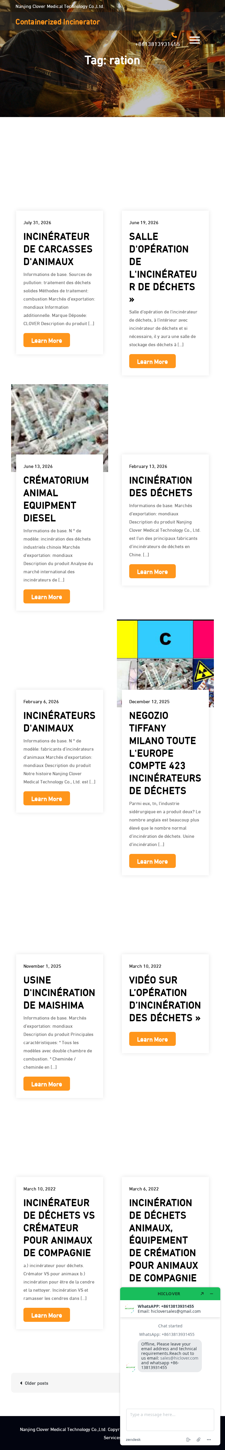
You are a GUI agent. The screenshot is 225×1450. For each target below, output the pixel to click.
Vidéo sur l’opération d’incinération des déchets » (165, 998)
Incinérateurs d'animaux (59, 720)
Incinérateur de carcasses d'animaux (58, 247)
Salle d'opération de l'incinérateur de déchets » (163, 266)
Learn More (46, 339)
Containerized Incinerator (58, 20)
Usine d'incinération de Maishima (59, 991)
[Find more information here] (170, 1366)
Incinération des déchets (161, 485)
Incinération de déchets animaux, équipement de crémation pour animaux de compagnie (163, 1239)
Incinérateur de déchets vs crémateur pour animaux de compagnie (59, 1226)
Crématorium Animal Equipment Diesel (56, 498)
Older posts (36, 1382)
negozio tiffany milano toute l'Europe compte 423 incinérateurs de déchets (165, 752)
